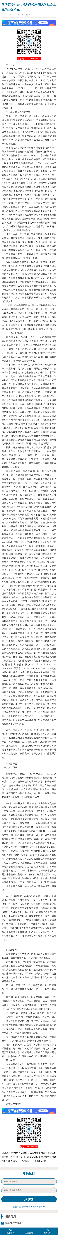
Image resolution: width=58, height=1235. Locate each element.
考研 (6, 100)
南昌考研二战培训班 (14, 1223)
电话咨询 (10, 1233)
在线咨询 (29, 1233)
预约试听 (47, 1233)
